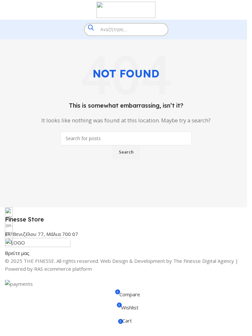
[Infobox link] (126, 215)
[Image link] (38, 243)
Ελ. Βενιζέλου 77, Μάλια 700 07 (41, 234)
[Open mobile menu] (7, 9)
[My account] (244, 9)
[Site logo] (126, 9)
